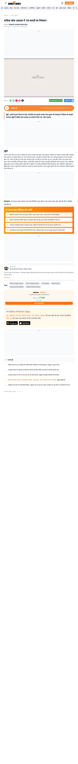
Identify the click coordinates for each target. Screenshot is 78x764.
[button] (39, 77)
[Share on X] (22, 100)
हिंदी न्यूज (9, 318)
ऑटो (57, 8)
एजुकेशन (38, 8)
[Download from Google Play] (12, 323)
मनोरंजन (49, 8)
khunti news (56, 283)
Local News (14, 15)
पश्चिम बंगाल (24, 8)
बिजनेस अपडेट (26, 315)
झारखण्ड (6, 8)
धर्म (73, 8)
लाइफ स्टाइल (62, 8)
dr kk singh (45, 283)
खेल (77, 8)
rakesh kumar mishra (33, 287)
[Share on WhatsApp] (10, 100)
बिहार (11, 8)
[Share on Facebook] (13, 100)
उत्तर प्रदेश (16, 8)
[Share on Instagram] (19, 100)
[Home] (14, 3)
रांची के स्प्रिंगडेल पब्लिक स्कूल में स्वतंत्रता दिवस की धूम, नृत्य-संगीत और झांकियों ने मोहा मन (35, 220)
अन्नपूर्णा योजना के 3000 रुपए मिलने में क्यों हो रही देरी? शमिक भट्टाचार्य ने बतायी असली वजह (33, 370)
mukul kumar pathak (16, 287)
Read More (7, 277)
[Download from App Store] (24, 323)
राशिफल (69, 8)
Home (6, 15)
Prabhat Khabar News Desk (22, 269)
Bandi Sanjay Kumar (16, 283)
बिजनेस (43, 8)
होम (2, 8)
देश (7, 315)
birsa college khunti (32, 283)
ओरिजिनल (32, 8)
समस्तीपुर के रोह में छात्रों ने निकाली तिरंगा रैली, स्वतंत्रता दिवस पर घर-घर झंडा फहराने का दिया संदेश (37, 230)
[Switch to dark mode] (62, 3)
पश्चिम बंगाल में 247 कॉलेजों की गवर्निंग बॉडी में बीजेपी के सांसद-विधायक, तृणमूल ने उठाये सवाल (33, 365)
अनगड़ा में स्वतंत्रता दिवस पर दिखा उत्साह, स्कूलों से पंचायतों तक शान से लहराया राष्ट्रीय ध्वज (35, 225)
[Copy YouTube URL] (16, 100)
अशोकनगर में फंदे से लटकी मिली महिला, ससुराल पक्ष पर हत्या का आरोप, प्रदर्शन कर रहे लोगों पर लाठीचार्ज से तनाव (39, 385)
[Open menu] (5, 3)
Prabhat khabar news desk (18, 24)
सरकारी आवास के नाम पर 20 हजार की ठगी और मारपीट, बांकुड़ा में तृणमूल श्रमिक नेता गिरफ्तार (33, 375)
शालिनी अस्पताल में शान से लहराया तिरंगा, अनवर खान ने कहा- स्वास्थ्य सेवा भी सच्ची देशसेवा (34, 215)
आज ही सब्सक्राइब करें (39, 303)
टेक (53, 8)
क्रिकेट (37, 315)
